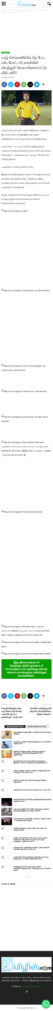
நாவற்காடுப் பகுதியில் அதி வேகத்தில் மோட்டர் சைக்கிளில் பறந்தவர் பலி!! (32, 742)
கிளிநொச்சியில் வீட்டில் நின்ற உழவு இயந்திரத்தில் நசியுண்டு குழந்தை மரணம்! (32, 800)
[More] (43, 84)
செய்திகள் (11, 10)
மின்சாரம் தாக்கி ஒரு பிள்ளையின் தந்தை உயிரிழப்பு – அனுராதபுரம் (31, 781)
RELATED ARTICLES (15, 726)
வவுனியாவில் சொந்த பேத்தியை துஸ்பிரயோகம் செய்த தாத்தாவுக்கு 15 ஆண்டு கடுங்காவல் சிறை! (31, 858)
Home (3, 10)
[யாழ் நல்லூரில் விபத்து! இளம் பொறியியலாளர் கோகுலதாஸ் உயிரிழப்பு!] (6, 735)
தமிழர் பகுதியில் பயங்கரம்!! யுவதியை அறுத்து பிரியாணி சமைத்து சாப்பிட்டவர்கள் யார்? (32, 771)
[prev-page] (24, 876)
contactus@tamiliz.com (31, 986)
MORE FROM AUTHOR (37, 726)
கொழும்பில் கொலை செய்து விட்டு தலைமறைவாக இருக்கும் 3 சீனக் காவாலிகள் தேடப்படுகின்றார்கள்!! (30, 762)
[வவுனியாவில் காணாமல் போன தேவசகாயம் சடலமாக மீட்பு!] (6, 792)
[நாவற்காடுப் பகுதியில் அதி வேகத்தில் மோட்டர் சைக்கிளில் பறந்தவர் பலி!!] (6, 744)
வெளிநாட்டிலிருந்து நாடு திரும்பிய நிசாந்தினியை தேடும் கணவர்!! (41, 711)
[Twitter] (11, 84)
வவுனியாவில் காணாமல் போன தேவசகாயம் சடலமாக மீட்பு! (32, 790)
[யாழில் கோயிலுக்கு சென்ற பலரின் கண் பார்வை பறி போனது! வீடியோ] (6, 831)
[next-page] (28, 876)
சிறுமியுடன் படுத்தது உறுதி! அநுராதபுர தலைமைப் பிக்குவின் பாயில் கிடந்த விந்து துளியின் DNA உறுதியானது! (29, 753)
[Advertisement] (26, 32)
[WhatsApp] (24, 84)
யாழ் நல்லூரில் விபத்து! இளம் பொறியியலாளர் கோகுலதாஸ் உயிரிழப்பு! (32, 733)
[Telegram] (37, 84)
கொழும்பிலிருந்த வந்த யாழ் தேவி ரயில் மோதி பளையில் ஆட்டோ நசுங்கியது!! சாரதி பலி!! (12, 712)
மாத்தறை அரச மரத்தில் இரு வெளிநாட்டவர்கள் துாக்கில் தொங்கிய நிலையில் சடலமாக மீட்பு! (31, 848)
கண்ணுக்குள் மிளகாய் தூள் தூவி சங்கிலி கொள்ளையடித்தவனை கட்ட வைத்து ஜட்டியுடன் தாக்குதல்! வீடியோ (32, 868)
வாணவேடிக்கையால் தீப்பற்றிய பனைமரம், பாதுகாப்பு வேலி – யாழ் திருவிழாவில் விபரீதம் (32, 819)
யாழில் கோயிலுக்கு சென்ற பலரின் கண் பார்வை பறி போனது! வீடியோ (30, 829)
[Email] (30, 84)
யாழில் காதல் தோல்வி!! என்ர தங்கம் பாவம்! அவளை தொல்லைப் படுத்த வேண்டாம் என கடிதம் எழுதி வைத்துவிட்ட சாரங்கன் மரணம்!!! (30, 839)
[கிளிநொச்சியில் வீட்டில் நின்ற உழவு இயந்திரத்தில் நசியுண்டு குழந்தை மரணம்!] (6, 802)
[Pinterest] (17, 84)
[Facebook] (4, 84)
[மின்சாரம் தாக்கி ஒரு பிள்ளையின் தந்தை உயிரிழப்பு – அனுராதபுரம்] (6, 783)
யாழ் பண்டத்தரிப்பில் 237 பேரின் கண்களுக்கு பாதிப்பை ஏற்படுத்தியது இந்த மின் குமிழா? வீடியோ (31, 810)
